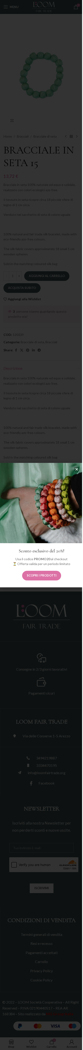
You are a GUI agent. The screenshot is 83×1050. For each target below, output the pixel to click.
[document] (41, 525)
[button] (76, 469)
